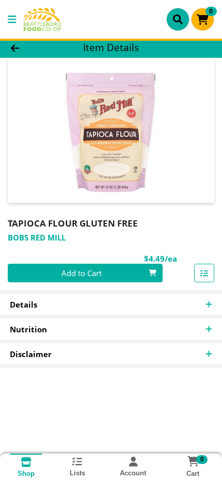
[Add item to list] (204, 273)
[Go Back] (33, 47)
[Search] (178, 19)
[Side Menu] (12, 19)
